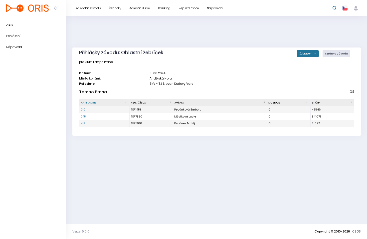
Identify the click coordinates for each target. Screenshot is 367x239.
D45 (83, 116)
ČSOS (356, 231)
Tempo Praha (93, 92)
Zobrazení (306, 54)
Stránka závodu (336, 54)
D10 (83, 110)
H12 (83, 123)
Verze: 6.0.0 (80, 231)
